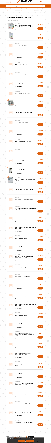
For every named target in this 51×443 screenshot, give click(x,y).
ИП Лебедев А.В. (41, 436)
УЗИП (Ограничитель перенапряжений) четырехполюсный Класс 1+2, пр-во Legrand (24, 26)
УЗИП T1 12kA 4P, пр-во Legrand (21, 74)
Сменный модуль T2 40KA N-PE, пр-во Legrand (24, 412)
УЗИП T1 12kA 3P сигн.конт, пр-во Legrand (23, 141)
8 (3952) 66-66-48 (16, 437)
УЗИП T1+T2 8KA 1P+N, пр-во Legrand (22, 83)
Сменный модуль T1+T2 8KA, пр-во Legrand (23, 112)
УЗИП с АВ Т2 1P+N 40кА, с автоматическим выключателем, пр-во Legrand (24, 384)
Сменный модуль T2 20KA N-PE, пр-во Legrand (24, 285)
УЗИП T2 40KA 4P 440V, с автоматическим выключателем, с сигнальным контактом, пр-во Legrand (25, 364)
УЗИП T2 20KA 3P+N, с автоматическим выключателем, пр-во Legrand (23, 238)
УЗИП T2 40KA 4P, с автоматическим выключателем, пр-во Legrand (25, 374)
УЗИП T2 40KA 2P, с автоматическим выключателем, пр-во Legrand (25, 324)
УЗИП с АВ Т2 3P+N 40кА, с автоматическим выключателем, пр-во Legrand (24, 393)
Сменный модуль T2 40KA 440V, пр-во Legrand (24, 422)
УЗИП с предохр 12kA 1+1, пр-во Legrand (23, 151)
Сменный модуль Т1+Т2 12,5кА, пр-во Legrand (24, 199)
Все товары (36, 10)
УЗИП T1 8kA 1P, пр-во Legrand (21, 45)
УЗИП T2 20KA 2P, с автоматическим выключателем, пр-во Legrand (25, 228)
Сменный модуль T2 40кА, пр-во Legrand (23, 403)
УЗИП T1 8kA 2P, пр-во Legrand (21, 54)
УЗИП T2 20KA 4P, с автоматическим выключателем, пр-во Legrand (25, 247)
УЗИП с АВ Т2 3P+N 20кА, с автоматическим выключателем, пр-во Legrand (24, 266)
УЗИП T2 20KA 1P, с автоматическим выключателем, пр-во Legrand (25, 209)
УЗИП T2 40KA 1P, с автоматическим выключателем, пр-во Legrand (25, 305)
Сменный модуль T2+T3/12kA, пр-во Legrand (24, 189)
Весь (14, 10)
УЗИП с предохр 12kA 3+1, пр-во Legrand (23, 160)
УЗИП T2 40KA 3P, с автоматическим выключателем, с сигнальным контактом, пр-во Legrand (25, 344)
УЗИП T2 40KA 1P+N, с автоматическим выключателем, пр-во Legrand (23, 315)
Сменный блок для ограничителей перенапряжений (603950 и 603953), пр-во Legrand (25, 35)
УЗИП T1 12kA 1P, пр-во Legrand (21, 122)
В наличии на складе (29, 10)
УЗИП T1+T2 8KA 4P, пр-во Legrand (22, 102)
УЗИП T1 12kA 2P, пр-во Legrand (21, 131)
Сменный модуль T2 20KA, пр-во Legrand (23, 276)
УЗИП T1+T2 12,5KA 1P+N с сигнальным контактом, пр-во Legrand (25, 170)
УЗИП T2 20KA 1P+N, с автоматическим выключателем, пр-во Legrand (23, 218)
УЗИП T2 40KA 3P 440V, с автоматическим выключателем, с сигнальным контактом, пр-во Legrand (25, 334)
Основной (17, 10)
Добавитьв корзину (40, 28)
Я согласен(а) (25, 441)
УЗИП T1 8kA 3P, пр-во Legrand (21, 64)
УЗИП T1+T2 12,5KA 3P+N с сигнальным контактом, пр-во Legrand (25, 180)
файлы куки (40, 438)
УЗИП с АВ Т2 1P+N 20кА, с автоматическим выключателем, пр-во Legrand (24, 257)
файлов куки (36, 439)
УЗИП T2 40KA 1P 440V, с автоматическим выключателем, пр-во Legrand (23, 295)
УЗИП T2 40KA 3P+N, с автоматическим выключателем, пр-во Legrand (23, 354)
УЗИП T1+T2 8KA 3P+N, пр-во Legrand (22, 93)
